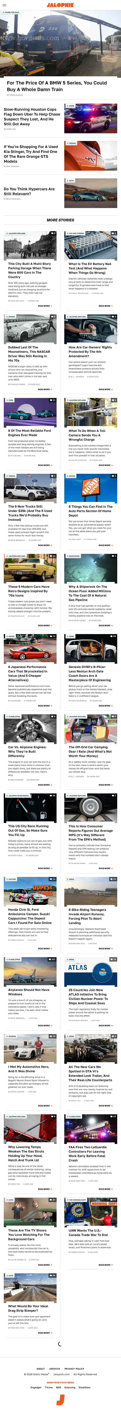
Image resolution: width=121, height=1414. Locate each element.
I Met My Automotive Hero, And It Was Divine (28, 1069)
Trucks (12, 476)
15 (114, 959)
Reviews (12, 1036)
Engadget (36, 1387)
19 (54, 1036)
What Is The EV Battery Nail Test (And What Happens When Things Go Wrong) (90, 268)
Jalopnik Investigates (19, 796)
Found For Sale (12, 12)
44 (114, 879)
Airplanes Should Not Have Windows (28, 992)
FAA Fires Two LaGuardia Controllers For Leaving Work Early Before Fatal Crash (88, 1153)
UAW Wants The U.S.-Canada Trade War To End (88, 1233)
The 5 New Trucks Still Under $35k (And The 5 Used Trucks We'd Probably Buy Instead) (30, 513)
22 (114, 1116)
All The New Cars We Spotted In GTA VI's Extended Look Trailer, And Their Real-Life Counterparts (90, 1073)
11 (54, 400)
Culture (12, 879)
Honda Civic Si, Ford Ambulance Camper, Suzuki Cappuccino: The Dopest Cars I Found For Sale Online (30, 916)
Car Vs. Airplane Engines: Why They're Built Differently (27, 751)
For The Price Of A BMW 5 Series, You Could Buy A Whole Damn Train (57, 86)
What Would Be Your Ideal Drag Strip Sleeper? (28, 1308)
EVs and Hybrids (76, 233)
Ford (11, 400)
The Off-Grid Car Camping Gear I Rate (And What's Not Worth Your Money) (90, 751)
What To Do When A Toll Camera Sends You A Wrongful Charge (87, 435)
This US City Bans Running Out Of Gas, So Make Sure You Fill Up (28, 830)
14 (54, 556)
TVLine (49, 1387)
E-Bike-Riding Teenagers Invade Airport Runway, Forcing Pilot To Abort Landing (87, 916)
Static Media (40, 1374)
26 (54, 795)
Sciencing (69, 1387)
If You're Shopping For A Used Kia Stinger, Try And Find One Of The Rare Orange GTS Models (31, 154)
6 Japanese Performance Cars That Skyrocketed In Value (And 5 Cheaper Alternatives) (27, 673)
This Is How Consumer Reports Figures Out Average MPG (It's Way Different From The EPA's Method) (91, 832)
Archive (54, 1369)
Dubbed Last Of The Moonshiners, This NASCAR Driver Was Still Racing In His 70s (29, 353)
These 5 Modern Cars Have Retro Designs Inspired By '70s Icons (28, 591)
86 (54, 1275)
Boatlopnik (74, 556)
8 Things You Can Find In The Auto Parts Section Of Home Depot (91, 511)
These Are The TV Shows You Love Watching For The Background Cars (29, 1234)
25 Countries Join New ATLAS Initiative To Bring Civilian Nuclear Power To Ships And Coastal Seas (88, 996)
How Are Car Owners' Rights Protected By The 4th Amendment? (90, 351)
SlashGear (85, 1387)
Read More (44, 306)
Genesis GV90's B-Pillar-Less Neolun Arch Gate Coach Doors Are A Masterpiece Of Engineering (90, 673)
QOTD (71, 180)
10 (54, 636)
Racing (12, 317)
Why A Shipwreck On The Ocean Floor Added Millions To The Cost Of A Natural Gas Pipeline (90, 593)
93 (114, 1200)
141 (53, 959)
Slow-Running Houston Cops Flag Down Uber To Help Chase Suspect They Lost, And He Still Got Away (32, 116)
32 (54, 1200)
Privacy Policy (74, 1369)
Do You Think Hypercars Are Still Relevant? (29, 191)
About (41, 1369)
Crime (71, 106)
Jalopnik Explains (17, 233)
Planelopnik (14, 716)
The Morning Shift (77, 1200)
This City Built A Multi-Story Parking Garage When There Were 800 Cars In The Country (29, 270)
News (71, 636)
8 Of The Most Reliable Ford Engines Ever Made (29, 433)
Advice (72, 476)
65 (114, 636)
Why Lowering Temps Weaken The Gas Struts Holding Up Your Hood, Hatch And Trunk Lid (26, 1153)
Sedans (72, 143)
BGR (58, 1387)
